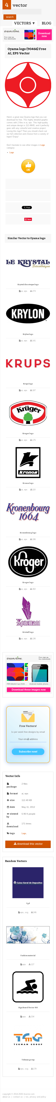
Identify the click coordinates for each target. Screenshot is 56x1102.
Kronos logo (28, 483)
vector (19, 5)
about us (6, 1097)
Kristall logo (28, 632)
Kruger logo (28, 434)
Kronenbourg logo (28, 533)
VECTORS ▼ (24, 23)
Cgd (28, 903)
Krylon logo (28, 334)
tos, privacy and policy (36, 1097)
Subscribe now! (28, 751)
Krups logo (28, 384)
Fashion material (28, 956)
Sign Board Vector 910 (28, 1008)
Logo (42, 145)
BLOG (46, 23)
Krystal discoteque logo (28, 285)
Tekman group (28, 1060)
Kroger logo (28, 583)
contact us (18, 1097)
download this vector (30, 843)
